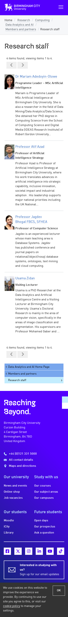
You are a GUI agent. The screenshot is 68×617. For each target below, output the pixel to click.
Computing (42, 20)
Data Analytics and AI (19, 24)
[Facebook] (7, 551)
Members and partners (20, 29)
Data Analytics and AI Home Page (28, 366)
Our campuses (44, 497)
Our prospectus (44, 526)
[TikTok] (60, 551)
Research (23, 20)
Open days (41, 520)
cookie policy (11, 606)
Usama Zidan (25, 278)
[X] (18, 551)
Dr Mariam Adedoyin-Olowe (36, 76)
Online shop (12, 491)
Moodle (9, 520)
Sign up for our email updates (39, 570)
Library (9, 532)
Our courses (42, 485)
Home (8, 20)
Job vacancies (13, 497)
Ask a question (44, 532)
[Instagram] (28, 551)
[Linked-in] (39, 551)
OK (59, 590)
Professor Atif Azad (29, 146)
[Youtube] (49, 551)
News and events (15, 485)
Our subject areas (46, 491)
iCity (7, 526)
